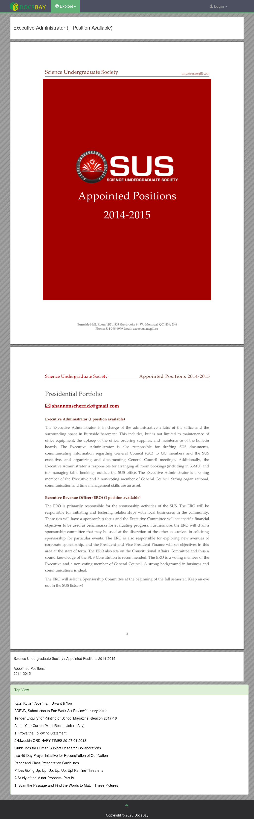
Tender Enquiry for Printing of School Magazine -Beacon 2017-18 (65, 718)
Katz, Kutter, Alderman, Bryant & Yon (43, 703)
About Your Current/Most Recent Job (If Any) (49, 725)
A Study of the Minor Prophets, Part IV (44, 777)
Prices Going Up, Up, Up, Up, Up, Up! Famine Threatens (58, 770)
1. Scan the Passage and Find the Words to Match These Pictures (66, 785)
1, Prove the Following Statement (40, 732)
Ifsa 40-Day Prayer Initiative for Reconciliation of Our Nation (61, 755)
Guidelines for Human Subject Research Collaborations (57, 747)
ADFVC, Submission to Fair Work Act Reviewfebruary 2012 (60, 710)
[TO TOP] (127, 805)
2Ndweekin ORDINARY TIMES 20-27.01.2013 (50, 740)
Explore (66, 6)
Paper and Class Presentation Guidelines (46, 762)
